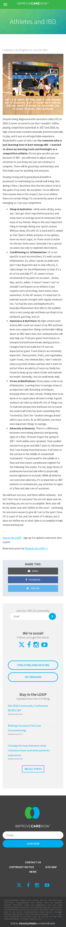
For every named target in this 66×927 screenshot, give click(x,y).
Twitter (34, 588)
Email (35, 571)
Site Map (51, 867)
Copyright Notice (21, 867)
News (33, 872)
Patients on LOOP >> (36, 548)
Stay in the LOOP (12, 537)
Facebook (34, 579)
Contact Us (33, 862)
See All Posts (33, 768)
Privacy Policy (47, 918)
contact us (53, 914)
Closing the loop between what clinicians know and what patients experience (29, 750)
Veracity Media (27, 923)
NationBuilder (47, 923)
